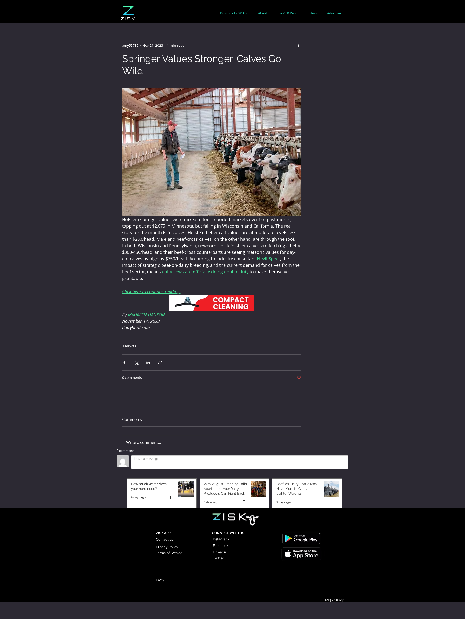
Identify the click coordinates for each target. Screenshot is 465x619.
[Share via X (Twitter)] (136, 362)
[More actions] (298, 45)
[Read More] (301, 554)
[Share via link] (160, 362)
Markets (129, 346)
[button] (262, 13)
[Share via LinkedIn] (148, 362)
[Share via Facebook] (124, 362)
